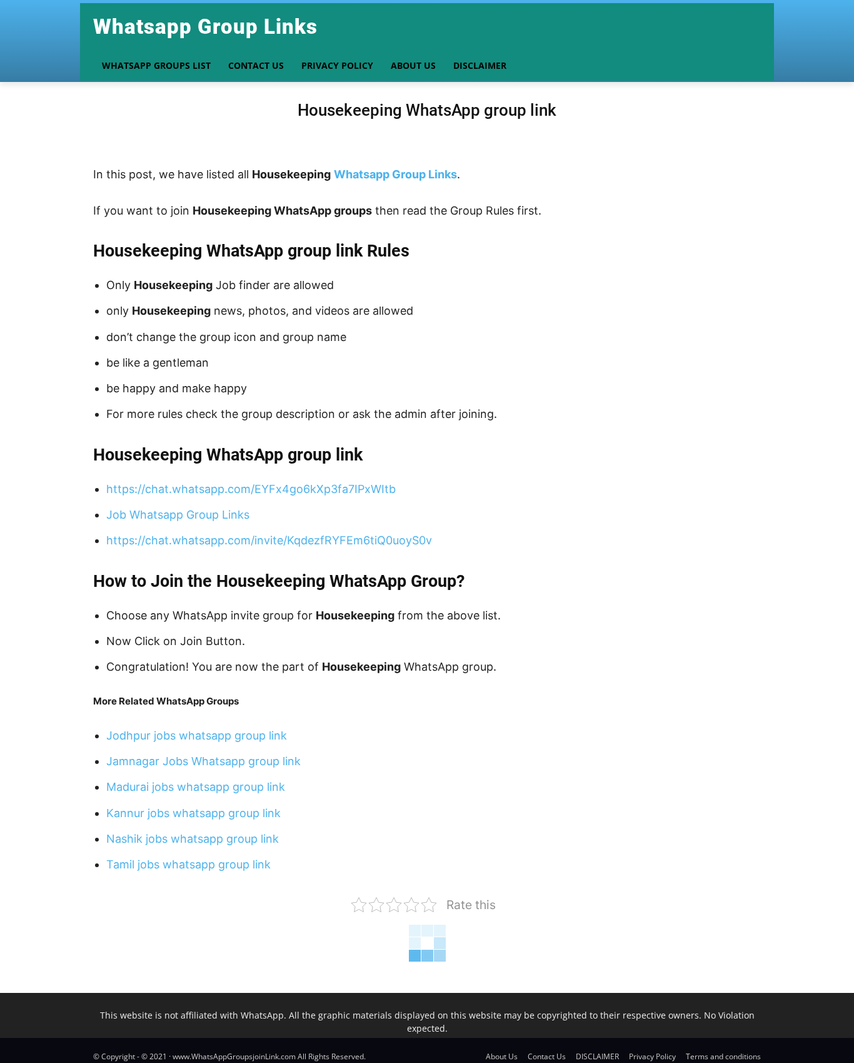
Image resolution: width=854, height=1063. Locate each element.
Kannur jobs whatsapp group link (193, 813)
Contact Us (547, 1056)
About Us (502, 1056)
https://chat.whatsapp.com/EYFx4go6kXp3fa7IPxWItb (251, 489)
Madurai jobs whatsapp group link (195, 786)
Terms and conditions (723, 1056)
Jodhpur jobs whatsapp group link (196, 735)
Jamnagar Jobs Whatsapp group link (203, 761)
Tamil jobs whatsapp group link (188, 864)
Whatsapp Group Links (395, 174)
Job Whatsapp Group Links (177, 514)
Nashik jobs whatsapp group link (192, 838)
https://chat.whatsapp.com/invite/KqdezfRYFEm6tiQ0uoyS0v (269, 540)
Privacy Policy (652, 1056)
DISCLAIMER (597, 1056)
